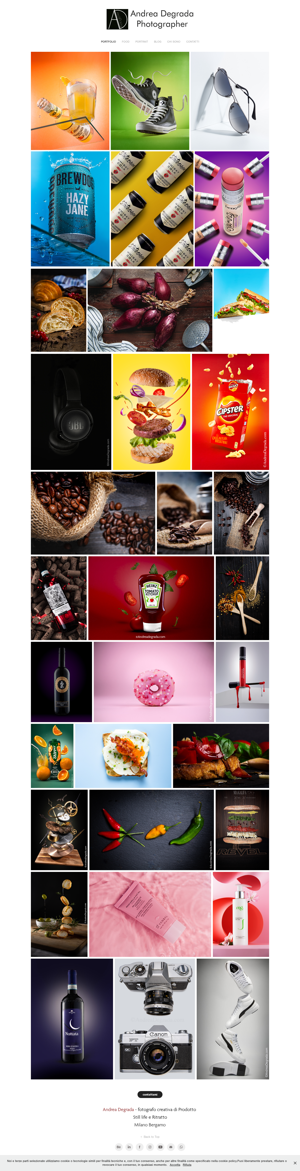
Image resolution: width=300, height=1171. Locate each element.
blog (157, 41)
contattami (150, 1094)
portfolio (108, 41)
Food (126, 41)
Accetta (175, 1165)
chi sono (173, 41)
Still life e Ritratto (150, 1117)
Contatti (192, 41)
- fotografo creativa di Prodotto (150, 1109)
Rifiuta (187, 1165)
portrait (141, 41)
